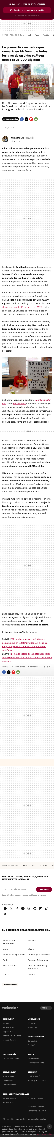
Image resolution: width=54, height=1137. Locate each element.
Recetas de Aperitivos (14, 954)
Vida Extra (32, 1027)
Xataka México (9, 1098)
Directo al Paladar (11, 1059)
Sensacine (32, 1041)
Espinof (31, 1045)
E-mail (36, 119)
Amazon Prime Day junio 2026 (37, 967)
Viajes (31, 949)
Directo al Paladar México (14, 1119)
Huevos (31, 974)
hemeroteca (35, 667)
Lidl (29, 35)
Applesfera (8, 1031)
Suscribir (44, 889)
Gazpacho (43, 865)
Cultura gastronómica (39, 954)
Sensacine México (36, 1107)
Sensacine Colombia (37, 1111)
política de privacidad (37, 895)
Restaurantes (10, 965)
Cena (22, 35)
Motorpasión (33, 1059)
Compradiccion (10, 1085)
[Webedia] (10, 1009)
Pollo (5, 960)
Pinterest (35, 908)
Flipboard (31, 119)
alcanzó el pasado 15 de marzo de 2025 (22, 307)
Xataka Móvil (8, 1027)
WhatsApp (5, 908)
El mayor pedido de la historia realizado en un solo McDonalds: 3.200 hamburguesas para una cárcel (27, 657)
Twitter (26, 119)
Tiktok (46, 908)
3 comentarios (12, 119)
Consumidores (18, 667)
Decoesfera (8, 1080)
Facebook (22, 119)
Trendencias (8, 1076)
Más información (44, 1134)
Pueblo (46, 35)
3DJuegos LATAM (35, 1098)
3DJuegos (32, 1023)
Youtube (23, 908)
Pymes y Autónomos (37, 1080)
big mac (49, 667)
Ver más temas (10, 984)
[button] (22, 137)
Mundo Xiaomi (9, 1040)
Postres (32, 940)
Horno (6, 974)
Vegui (5, 949)
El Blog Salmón (34, 1076)
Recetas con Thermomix (9, 942)
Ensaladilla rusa (28, 865)
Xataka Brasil (9, 1102)
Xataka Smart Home (12, 1036)
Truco (37, 35)
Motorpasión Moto (36, 1063)
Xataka (6, 1023)
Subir (44, 1008)
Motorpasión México (37, 1119)
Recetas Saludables (38, 960)
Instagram (29, 908)
